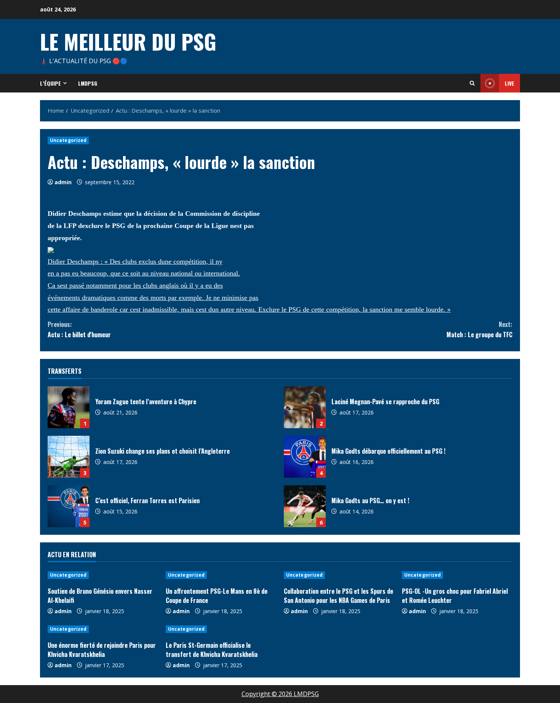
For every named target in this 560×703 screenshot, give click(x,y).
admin (63, 182)
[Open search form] (472, 83)
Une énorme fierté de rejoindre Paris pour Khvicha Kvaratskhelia (102, 650)
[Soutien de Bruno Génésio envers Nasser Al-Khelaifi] (103, 575)
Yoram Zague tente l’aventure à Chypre (69, 407)
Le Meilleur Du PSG (128, 41)
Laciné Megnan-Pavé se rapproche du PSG (305, 407)
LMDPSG (87, 83)
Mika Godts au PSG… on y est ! (305, 506)
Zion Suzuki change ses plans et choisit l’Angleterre (69, 457)
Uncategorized (68, 140)
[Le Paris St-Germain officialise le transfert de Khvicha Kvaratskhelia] (221, 629)
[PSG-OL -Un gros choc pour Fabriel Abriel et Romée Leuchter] (457, 575)
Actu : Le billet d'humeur (79, 329)
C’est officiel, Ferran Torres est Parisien (69, 506)
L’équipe (50, 83)
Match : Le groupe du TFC (479, 329)
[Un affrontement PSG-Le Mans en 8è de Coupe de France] (221, 575)
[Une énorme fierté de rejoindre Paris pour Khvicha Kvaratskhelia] (103, 629)
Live (509, 83)
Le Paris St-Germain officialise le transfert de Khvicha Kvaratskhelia (212, 650)
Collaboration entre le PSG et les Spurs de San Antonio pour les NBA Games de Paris (338, 596)
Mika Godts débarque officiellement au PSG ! (305, 457)
